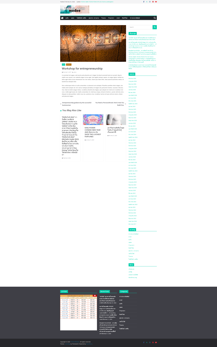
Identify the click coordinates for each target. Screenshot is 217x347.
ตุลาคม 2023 (132, 173)
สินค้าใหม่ (124, 18)
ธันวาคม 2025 (132, 101)
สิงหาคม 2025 (132, 112)
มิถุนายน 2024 (132, 151)
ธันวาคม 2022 (132, 201)
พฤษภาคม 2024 (133, 154)
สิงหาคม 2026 (132, 78)
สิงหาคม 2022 (132, 213)
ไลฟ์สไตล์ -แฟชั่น (81, 18)
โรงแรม (103, 18)
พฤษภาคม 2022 (133, 221)
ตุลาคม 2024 (132, 140)
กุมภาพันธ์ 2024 (133, 162)
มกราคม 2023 (132, 199)
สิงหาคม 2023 (132, 179)
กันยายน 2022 (132, 210)
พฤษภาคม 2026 (133, 87)
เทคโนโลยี (131, 253)
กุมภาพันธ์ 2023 (133, 196)
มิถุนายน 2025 (132, 117)
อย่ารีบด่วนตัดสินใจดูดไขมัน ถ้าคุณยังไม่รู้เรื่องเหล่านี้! (115, 130)
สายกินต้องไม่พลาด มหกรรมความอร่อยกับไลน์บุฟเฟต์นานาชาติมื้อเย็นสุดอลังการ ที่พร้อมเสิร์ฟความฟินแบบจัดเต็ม (142, 66)
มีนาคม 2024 (132, 159)
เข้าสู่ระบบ (131, 269)
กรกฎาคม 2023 (133, 182)
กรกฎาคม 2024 (133, 148)
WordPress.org (133, 277)
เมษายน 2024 (132, 157)
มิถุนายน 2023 (132, 185)
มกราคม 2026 (132, 98)
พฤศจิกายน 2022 (133, 204)
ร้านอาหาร (111, 18)
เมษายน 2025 (132, 123)
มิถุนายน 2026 (132, 84)
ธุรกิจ (67, 18)
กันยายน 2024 (132, 143)
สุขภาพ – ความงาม (94, 18)
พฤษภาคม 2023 (133, 187)
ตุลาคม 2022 (132, 207)
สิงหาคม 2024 (132, 145)
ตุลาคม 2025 (132, 106)
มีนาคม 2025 (132, 126)
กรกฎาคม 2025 (133, 115)
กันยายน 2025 (132, 109)
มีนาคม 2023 (132, 193)
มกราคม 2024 (132, 165)
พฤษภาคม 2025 (133, 120)
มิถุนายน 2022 (132, 218)
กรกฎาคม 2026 (133, 81)
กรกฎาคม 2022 (133, 215)
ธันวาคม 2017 (132, 224)
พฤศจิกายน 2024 (133, 137)
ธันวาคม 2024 (132, 134)
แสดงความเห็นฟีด (133, 274)
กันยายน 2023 (132, 176)
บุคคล (72, 18)
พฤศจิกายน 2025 (133, 103)
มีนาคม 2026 (132, 92)
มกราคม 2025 (132, 131)
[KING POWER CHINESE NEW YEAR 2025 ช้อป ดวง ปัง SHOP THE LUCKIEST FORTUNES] (93, 115)
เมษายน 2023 (132, 190)
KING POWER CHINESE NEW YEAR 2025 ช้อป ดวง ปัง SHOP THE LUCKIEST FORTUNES (93, 132)
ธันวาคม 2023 (132, 168)
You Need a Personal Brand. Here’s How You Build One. (109, 104)
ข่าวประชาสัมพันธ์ (135, 18)
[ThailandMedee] (62, 18)
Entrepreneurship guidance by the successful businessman (76, 104)
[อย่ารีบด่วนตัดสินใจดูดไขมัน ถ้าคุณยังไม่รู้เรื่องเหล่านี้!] (116, 115)
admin (74, 72)
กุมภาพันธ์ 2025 (133, 129)
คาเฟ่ (118, 18)
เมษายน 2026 (132, 89)
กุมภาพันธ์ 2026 (133, 95)
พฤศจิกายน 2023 (133, 171)
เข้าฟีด (130, 272)
